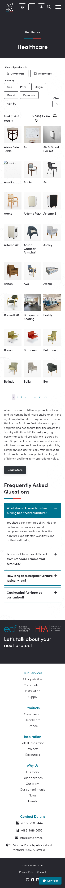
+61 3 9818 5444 (31, 823)
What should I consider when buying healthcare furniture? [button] (27, 510)
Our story (32, 772)
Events (32, 801)
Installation (32, 691)
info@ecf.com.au (31, 837)
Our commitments (32, 789)
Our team (32, 783)
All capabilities (33, 679)
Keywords (29, 95)
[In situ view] (36, 121)
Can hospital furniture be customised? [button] (24, 594)
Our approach (33, 778)
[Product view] (55, 116)
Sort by (11, 103)
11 (35, 397)
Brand (11, 95)
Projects (32, 748)
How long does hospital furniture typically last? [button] (30, 577)
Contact (41, 872)
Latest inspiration (33, 743)
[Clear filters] (56, 104)
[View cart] (22, 6)
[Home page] (9, 8)
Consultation (32, 685)
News (32, 795)
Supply (32, 696)
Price (23, 87)
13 (45, 397)
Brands (33, 725)
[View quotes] (31, 6)
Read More (15, 470)
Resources (32, 754)
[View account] (41, 6)
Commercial (18, 73)
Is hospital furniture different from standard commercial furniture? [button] (27, 559)
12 (40, 397)
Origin (39, 87)
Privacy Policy (26, 872)
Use (9, 87)
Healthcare (45, 73)
